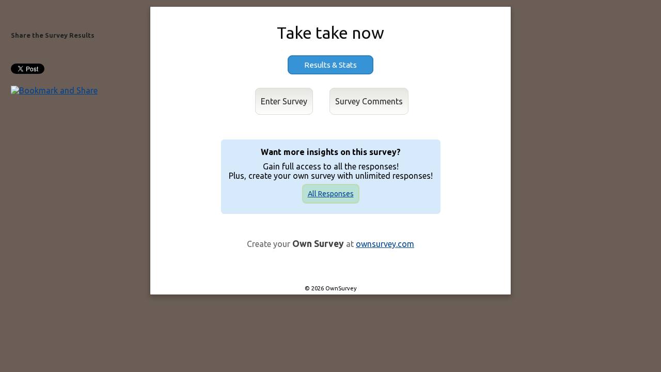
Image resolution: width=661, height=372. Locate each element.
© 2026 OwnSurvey (331, 288)
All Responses (331, 194)
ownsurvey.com (385, 244)
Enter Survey (284, 101)
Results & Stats (330, 64)
